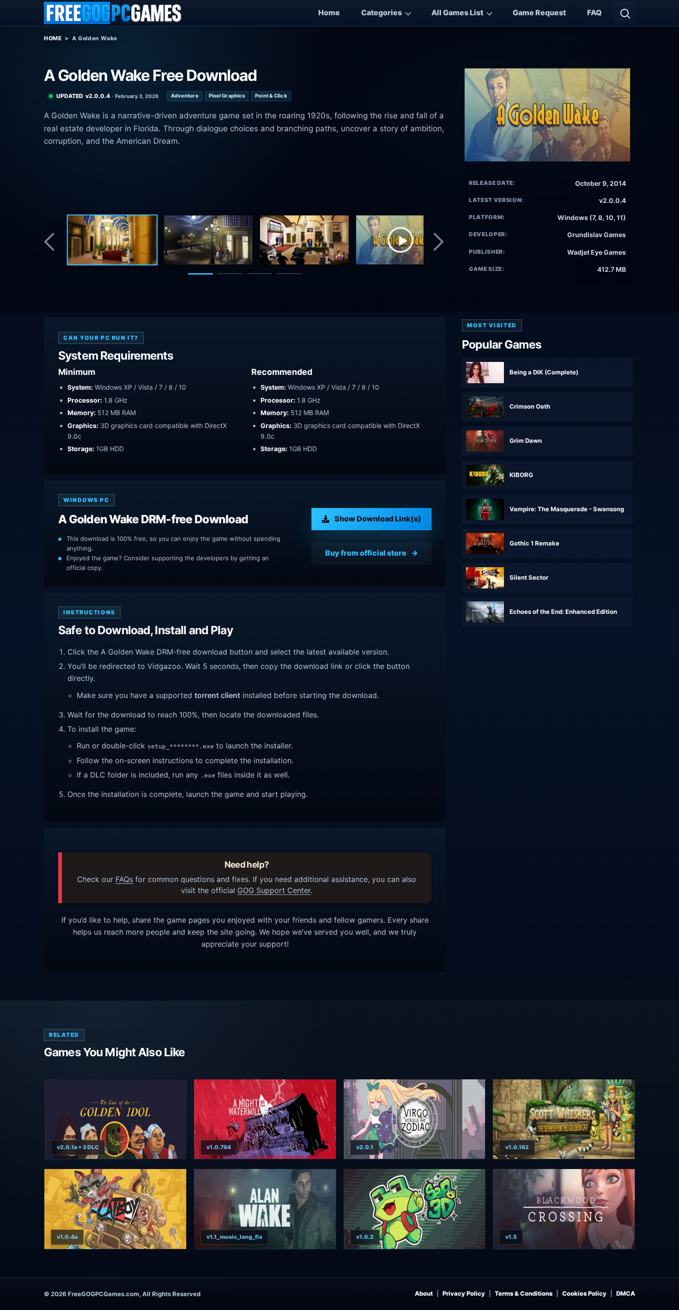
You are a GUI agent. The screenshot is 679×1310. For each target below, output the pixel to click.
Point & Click (271, 95)
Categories (381, 12)
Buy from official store (365, 552)
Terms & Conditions (523, 1293)
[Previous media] (51, 242)
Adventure (185, 95)
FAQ (594, 12)
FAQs (124, 879)
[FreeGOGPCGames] (113, 13)
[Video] (400, 239)
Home (329, 12)
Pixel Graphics (227, 95)
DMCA (625, 1293)
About (424, 1293)
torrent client (217, 695)
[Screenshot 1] (112, 239)
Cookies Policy (584, 1293)
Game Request (539, 12)
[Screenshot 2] (208, 239)
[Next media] (438, 242)
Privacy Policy (464, 1293)
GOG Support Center (273, 890)
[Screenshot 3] (304, 239)
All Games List (457, 12)
